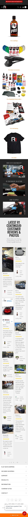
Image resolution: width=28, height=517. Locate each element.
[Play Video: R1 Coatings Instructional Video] (14, 208)
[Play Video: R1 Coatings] (14, 171)
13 (17, 462)
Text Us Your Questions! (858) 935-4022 (14, 3)
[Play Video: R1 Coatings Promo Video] (14, 189)
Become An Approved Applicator (14, 1)
